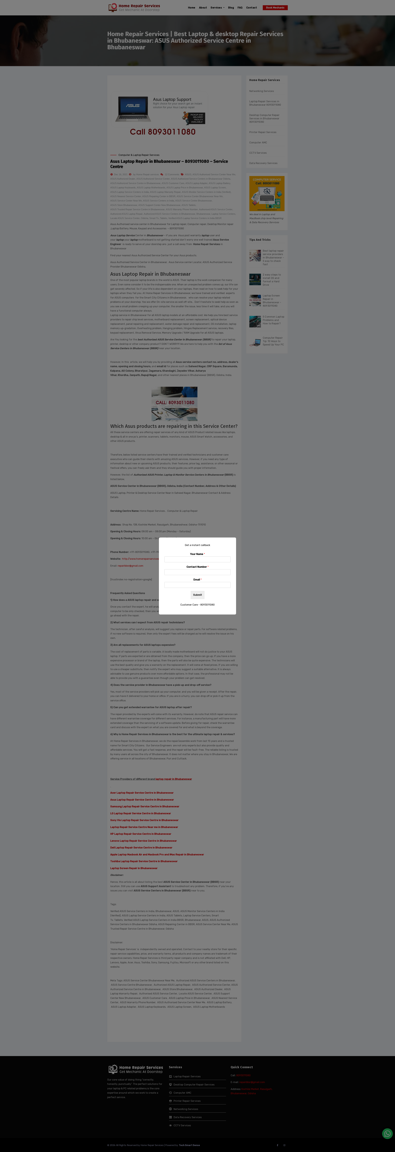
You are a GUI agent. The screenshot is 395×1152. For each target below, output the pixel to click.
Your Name (197, 554)
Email (197, 579)
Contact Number (198, 566)
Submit (197, 594)
